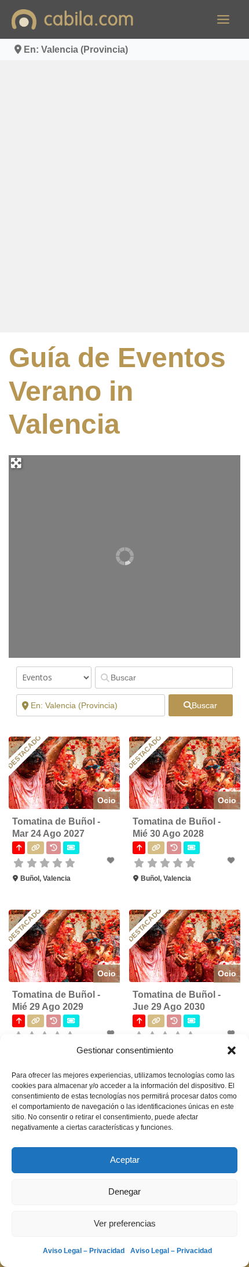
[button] (231, 1050)
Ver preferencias (125, 1223)
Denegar (124, 1191)
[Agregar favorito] (111, 860)
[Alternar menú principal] (223, 19)
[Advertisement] (124, 196)
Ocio (106, 800)
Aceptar (125, 1160)
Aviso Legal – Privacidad (83, 1251)
